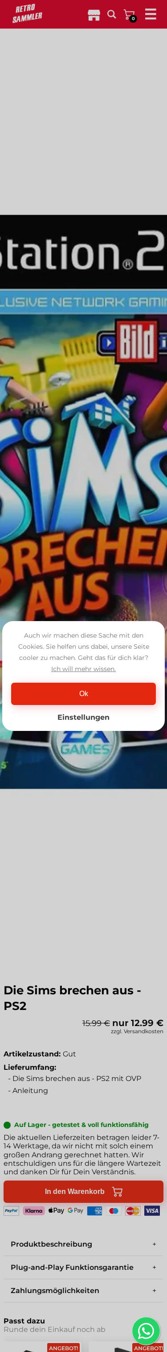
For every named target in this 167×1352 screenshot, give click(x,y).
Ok (83, 693)
